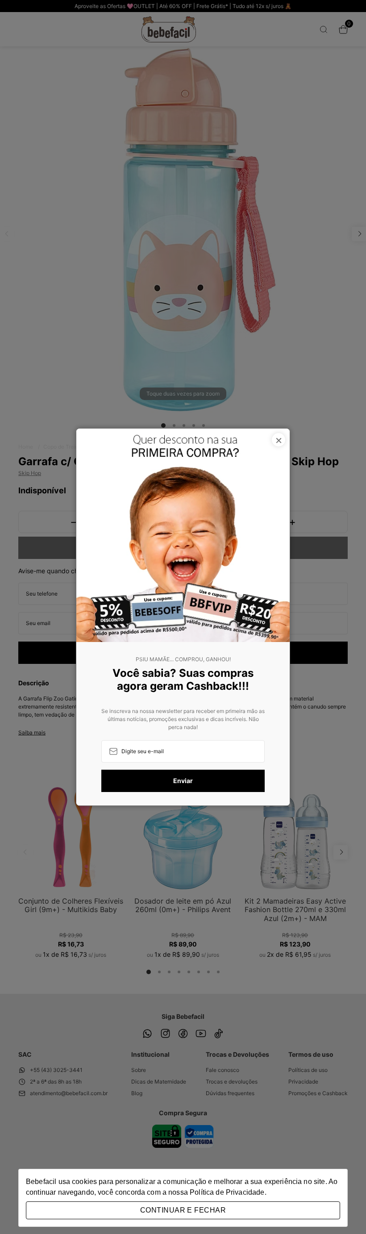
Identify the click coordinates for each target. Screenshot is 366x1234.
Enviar (183, 780)
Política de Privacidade (227, 1192)
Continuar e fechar (183, 1210)
